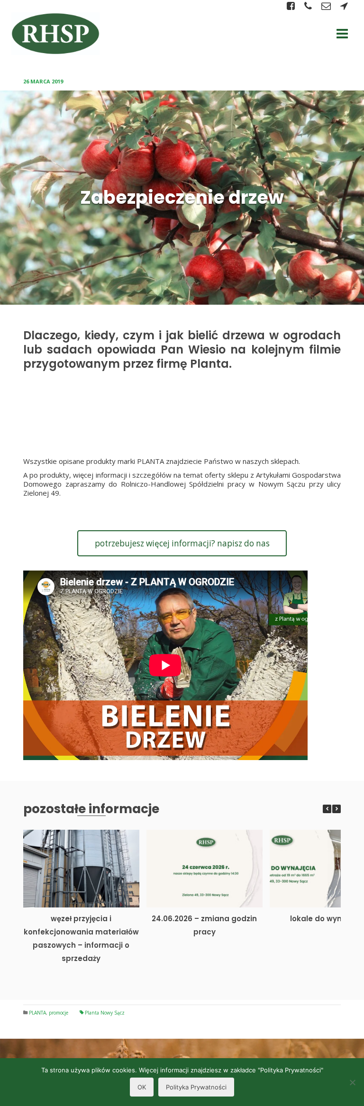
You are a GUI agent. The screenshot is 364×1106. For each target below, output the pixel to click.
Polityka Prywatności (196, 1087)
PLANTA (37, 1012)
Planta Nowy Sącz (105, 1012)
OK (141, 1087)
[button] (336, 809)
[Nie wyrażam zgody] (352, 1082)
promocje (58, 1012)
